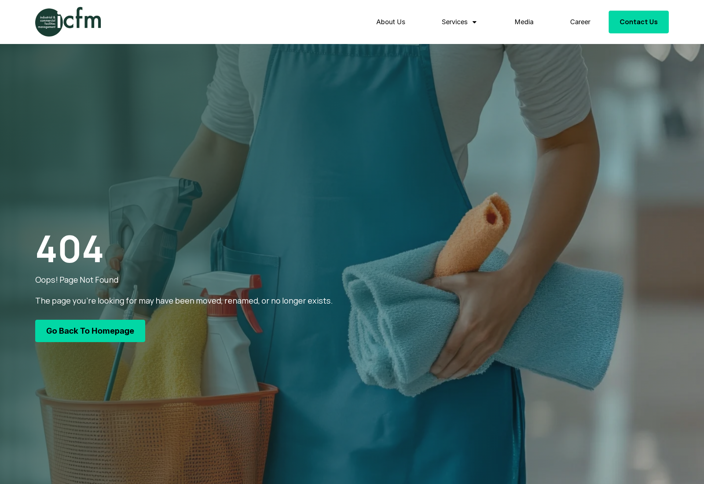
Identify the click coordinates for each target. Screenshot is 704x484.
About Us (390, 22)
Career (580, 22)
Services (454, 22)
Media (524, 22)
